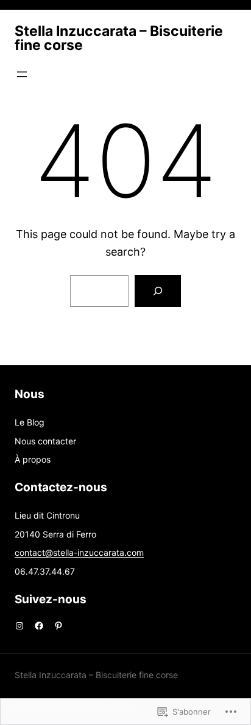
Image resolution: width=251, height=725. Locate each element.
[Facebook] (39, 626)
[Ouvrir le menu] (22, 74)
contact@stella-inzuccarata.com (79, 552)
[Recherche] (158, 291)
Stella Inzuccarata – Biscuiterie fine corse (119, 38)
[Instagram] (19, 626)
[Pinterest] (58, 626)
